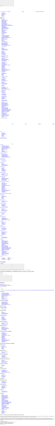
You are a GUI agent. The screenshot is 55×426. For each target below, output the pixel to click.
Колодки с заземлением (5, 246)
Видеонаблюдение (4, 94)
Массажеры (3, 318)
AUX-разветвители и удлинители (6, 185)
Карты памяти (3, 205)
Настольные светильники (5, 108)
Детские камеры (4, 229)
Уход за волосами (4, 53)
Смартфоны (3, 77)
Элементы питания (4, 180)
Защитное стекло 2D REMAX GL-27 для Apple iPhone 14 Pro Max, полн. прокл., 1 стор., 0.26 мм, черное (17, 271)
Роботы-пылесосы (4, 46)
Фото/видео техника (3, 226)
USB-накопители (4, 78)
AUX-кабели (3, 63)
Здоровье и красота (4, 22)
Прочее (3, 29)
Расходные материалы (4, 83)
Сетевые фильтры (4, 252)
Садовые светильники (4, 112)
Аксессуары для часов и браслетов (6, 37)
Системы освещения (4, 164)
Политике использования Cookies (8, 423)
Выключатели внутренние (5, 104)
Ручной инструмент (4, 210)
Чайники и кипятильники (5, 165)
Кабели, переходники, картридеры (6, 24)
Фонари (3, 254)
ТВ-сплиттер (3, 92)
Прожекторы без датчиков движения (6, 109)
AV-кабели (3, 65)
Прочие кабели (4, 71)
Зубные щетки (3, 52)
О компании (3, 12)
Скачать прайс (42, 11)
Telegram (23, 11)
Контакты (9, 259)
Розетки (3, 240)
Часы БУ (3, 234)
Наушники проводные (5, 44)
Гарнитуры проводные (5, 42)
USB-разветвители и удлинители (6, 69)
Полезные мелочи (4, 88)
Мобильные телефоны (4, 76)
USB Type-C (3, 189)
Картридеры (3, 79)
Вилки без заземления (4, 103)
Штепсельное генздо (4, 116)
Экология (3, 33)
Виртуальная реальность (5, 55)
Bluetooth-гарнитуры (4, 43)
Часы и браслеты (4, 32)
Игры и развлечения (4, 23)
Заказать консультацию (3, 138)
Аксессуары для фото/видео (5, 36)
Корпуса (3, 412)
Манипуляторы (2, 194)
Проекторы (3, 48)
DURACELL (3, 58)
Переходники (3, 191)
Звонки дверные (4, 244)
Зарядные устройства (4, 39)
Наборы (3, 348)
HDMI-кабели (3, 66)
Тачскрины (3, 411)
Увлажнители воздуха (4, 237)
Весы (2, 163)
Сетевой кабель (4, 113)
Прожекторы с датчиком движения (6, 248)
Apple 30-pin (3, 62)
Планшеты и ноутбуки (5, 28)
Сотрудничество (4, 259)
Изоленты (3, 106)
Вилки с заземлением (4, 242)
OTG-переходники (4, 68)
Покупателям (3, 13)
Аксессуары (3, 19)
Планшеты (3, 365)
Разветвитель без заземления (5, 111)
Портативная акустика (5, 41)
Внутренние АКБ (4, 60)
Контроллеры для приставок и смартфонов (7, 25)
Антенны (3, 413)
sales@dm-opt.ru (38, 11)
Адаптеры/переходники (5, 102)
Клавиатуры (3, 346)
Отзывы (3, 15)
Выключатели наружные (5, 105)
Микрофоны (3, 40)
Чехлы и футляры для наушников (6, 45)
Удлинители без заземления (5, 114)
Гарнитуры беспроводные (5, 155)
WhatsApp (9, 11)
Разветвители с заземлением (5, 110)
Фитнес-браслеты (4, 98)
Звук (2, 150)
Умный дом (3, 31)
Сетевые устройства (2, 216)
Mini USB (3, 67)
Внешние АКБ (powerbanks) (5, 59)
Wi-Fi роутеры (3, 217)
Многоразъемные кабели (5, 70)
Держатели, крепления (5, 148)
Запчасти (3, 38)
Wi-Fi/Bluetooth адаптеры (5, 87)
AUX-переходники (4, 64)
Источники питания (2, 176)
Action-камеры (4, 93)
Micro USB (3, 187)
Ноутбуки (3, 85)
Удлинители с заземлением (5, 115)
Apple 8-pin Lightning (4, 183)
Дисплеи (3, 410)
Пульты (3, 375)
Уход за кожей (3, 54)
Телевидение (3, 30)
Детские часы (3, 232)
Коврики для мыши (4, 73)
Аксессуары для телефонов (5, 146)
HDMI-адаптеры (4, 90)
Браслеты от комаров (4, 96)
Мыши (3, 197)
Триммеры (3, 316)
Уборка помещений (4, 21)
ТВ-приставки (3, 91)
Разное (3, 82)
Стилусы (3, 75)
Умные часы (3, 97)
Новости (3, 14)
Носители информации (5, 27)
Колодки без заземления (5, 107)
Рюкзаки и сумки (4, 20)
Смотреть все (2, 263)
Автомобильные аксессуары (5, 35)
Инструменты (3, 208)
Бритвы (3, 51)
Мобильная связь (4, 26)
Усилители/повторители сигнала (6, 219)
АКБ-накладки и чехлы (5, 178)
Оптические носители (4, 80)
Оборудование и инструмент (4, 207)
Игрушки (3, 56)
